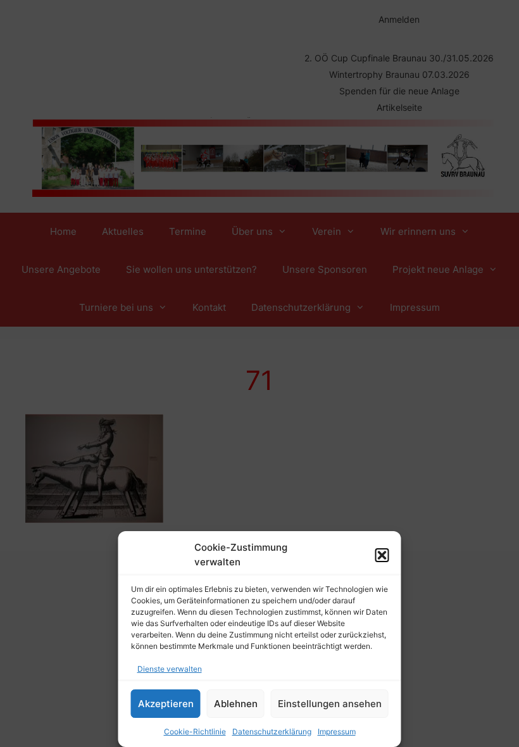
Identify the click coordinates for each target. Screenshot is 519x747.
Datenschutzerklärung (271, 731)
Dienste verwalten (169, 669)
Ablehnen (236, 704)
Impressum (337, 731)
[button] (382, 555)
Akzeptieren (166, 704)
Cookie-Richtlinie (195, 731)
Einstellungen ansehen (330, 704)
